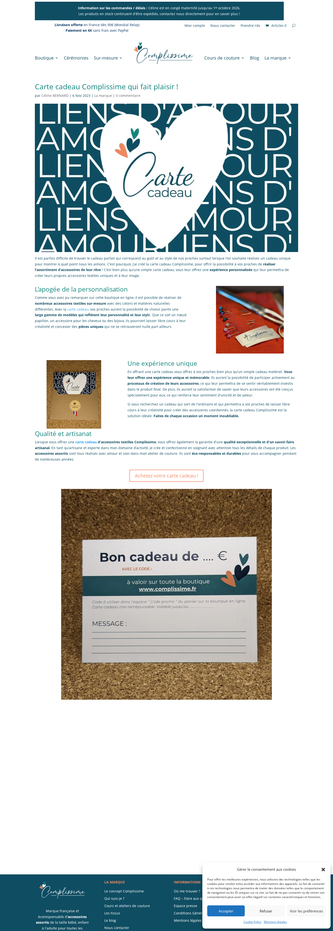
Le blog (110, 921)
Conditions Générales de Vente (199, 913)
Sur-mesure (106, 58)
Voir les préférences (306, 911)
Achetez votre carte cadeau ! (166, 475)
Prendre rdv (250, 26)
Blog (254, 58)
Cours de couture (222, 58)
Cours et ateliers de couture (127, 906)
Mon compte (195, 26)
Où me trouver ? (187, 891)
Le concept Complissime (124, 891)
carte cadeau (77, 309)
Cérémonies (76, 58)
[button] (323, 869)
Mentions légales (275, 922)
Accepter (226, 911)
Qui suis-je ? (114, 899)
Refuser (266, 911)
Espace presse (185, 906)
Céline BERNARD (55, 95)
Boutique (44, 58)
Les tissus (112, 913)
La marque (275, 58)
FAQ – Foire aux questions (195, 899)
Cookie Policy (252, 922)
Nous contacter (222, 26)
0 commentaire (128, 95)
